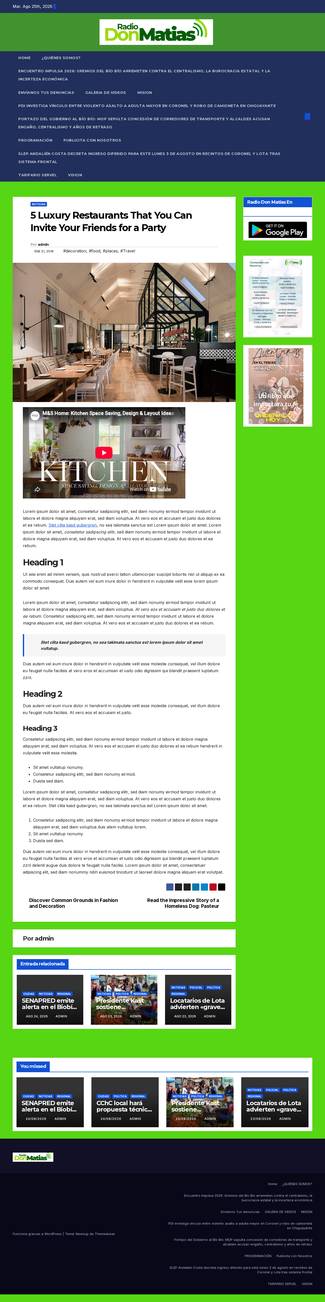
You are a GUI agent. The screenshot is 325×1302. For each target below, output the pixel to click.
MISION (144, 92)
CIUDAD (28, 993)
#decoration (74, 250)
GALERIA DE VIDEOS (105, 92)
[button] (299, 116)
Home (24, 58)
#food (94, 250)
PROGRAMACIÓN (35, 140)
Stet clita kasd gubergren (72, 525)
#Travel (127, 250)
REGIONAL (64, 993)
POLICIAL (196, 987)
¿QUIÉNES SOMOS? (61, 58)
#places (110, 250)
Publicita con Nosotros (92, 140)
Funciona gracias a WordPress (38, 1234)
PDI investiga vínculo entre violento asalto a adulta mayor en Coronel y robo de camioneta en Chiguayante (147, 105)
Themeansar (105, 1234)
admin (43, 244)
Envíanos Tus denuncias (46, 92)
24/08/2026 (36, 1119)
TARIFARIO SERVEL (37, 175)
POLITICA (122, 993)
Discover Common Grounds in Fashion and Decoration (73, 903)
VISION (75, 175)
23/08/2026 (186, 1119)
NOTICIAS (38, 204)
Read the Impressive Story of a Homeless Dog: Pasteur (183, 903)
